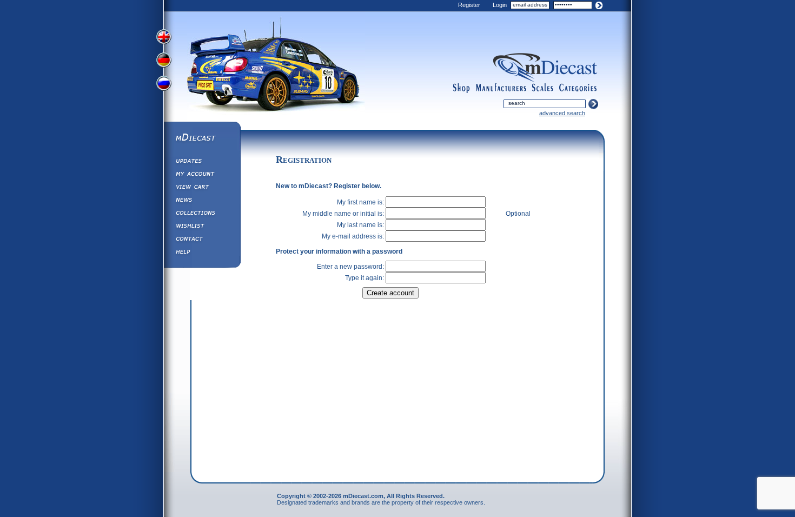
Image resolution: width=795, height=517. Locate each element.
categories (578, 88)
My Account (202, 175)
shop (461, 88)
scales (542, 88)
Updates (202, 162)
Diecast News (202, 201)
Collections (202, 214)
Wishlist (202, 227)
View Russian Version (165, 85)
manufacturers (500, 88)
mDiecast (202, 138)
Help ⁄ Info (202, 253)
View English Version (165, 37)
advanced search (562, 113)
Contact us (202, 240)
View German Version (165, 61)
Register (469, 5)
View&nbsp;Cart (202, 188)
